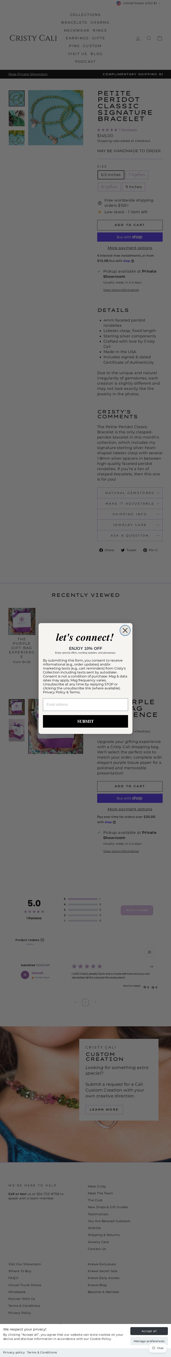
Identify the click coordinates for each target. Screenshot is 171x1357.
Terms (74, 692)
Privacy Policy (54, 692)
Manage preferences (149, 1341)
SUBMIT (85, 721)
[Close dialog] (125, 630)
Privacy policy (14, 1352)
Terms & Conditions (42, 1352)
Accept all (149, 1331)
